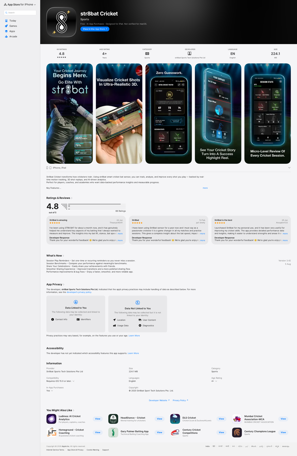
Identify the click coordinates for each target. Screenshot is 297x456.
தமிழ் (261, 446)
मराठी (227, 446)
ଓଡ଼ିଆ (240, 446)
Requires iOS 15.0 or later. (58, 381)
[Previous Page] (43, 114)
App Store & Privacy (75, 450)
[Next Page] (294, 114)
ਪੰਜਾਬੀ (220, 446)
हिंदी (214, 446)
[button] (20, 20)
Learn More (134, 335)
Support (105, 450)
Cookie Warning (93, 450)
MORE (120, 233)
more (205, 188)
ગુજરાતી (269, 446)
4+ (212, 381)
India (207, 446)
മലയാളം (285, 446)
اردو (246, 446)
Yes (48, 390)
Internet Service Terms (55, 450)
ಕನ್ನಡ (277, 446)
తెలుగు (253, 446)
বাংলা (233, 446)
